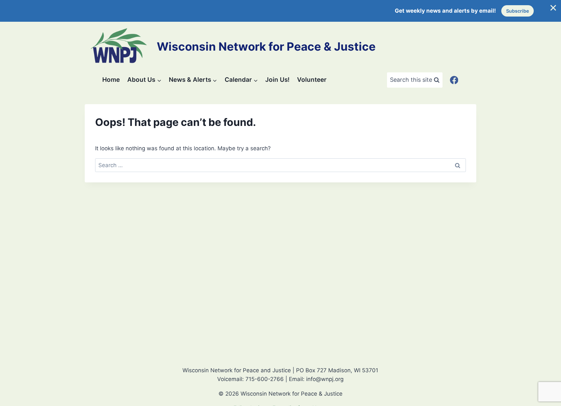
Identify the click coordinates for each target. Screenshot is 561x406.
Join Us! (277, 79)
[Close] (553, 8)
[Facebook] (454, 80)
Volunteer (312, 79)
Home (111, 79)
